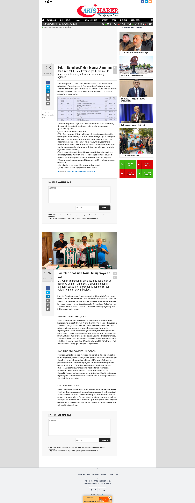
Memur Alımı (91, 171)
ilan (73, 171)
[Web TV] (51, 1)
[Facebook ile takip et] (142, 1)
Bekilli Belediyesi (80, 171)
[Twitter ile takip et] (146, 1)
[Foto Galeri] (48, 1)
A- (115, 72)
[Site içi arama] (44, 1)
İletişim (110, 475)
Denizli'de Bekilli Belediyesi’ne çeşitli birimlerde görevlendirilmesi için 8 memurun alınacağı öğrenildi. (83, 74)
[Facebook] (48, 82)
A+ (115, 68)
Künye (103, 475)
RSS (116, 475)
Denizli (69, 171)
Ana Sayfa (95, 475)
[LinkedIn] (48, 91)
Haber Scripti (95, 495)
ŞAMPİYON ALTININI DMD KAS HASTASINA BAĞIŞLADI (60, 24)
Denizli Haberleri (83, 475)
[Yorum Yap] (48, 103)
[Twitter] (48, 87)
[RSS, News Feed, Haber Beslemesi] (150, 1)
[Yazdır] (48, 99)
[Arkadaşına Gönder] (48, 95)
